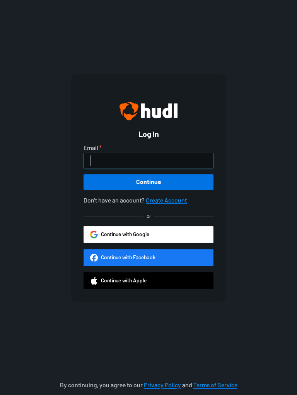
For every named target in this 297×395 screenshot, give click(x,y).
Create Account (166, 200)
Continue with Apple (124, 280)
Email (91, 148)
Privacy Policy (162, 385)
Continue (148, 182)
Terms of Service (215, 385)
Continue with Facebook (128, 257)
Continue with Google (125, 234)
